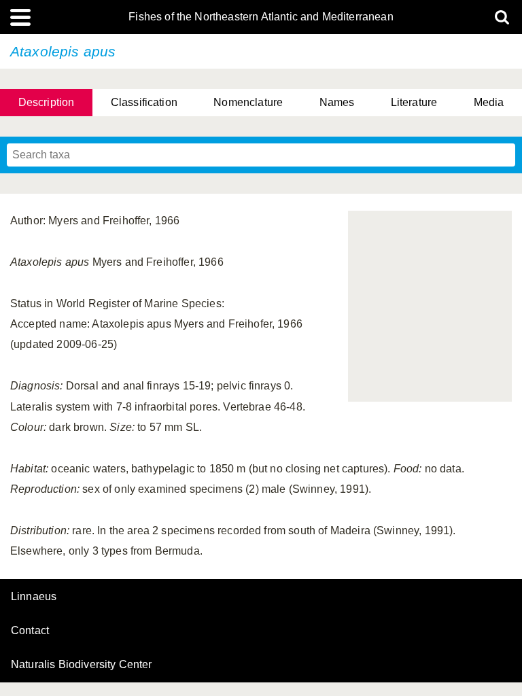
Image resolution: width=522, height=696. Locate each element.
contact (30, 630)
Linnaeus (33, 596)
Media (489, 102)
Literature (414, 102)
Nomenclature (248, 102)
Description (46, 102)
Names (337, 102)
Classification (144, 102)
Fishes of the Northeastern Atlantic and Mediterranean (260, 17)
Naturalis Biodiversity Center (81, 664)
